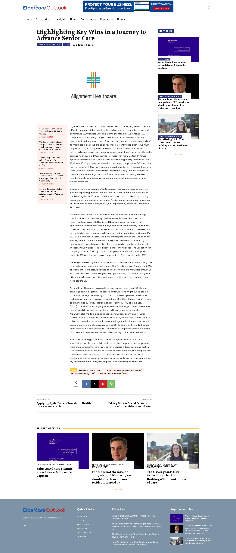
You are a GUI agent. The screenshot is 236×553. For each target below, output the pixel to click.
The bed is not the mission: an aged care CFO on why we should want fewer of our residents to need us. (51, 146)
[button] (209, 7)
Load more (177, 154)
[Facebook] (86, 384)
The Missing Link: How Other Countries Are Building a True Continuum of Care (51, 161)
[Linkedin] (24, 525)
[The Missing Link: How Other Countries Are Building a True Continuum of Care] (178, 126)
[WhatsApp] (111, 384)
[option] (128, 8)
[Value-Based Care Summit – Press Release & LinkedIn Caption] (178, 49)
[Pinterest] (103, 384)
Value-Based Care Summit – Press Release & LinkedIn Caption (51, 131)
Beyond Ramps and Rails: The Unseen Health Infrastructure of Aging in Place (51, 193)
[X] (95, 384)
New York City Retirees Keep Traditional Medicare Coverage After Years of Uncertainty (51, 177)
